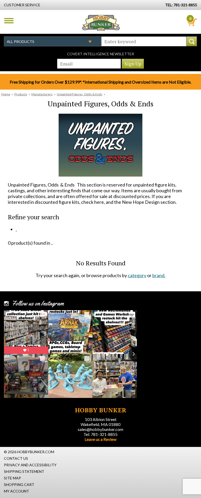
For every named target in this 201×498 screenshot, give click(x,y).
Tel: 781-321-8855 (100, 434)
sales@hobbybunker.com (100, 429)
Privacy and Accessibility (30, 465)
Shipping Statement (24, 471)
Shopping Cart (19, 484)
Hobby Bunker (101, 22)
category (137, 275)
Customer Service (22, 5)
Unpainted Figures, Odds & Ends (79, 94)
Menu (9, 21)
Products (20, 94)
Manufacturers (42, 94)
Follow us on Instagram (38, 303)
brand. (158, 275)
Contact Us (16, 458)
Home (5, 94)
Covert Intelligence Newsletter (100, 54)
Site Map (12, 478)
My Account (16, 491)
